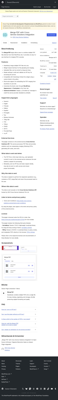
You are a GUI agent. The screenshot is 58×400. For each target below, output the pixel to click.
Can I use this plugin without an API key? (13, 314)
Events (46, 363)
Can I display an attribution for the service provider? (16, 329)
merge (54, 76)
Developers (33, 366)
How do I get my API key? (9, 309)
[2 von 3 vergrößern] (35, 247)
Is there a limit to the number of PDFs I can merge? (16, 319)
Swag (46, 369)
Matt (4, 376)
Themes (18, 363)
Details (5, 42)
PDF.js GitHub (31, 232)
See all (54, 98)
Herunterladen (52, 34)
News (3, 363)
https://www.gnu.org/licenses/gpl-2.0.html (13, 219)
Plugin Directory (6, 7)
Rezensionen (14, 42)
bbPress (5, 379)
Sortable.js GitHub (27, 227)
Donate (47, 366)
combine (50, 76)
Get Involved (47, 361)
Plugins (17, 366)
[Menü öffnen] (55, 2)
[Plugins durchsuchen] (17, 16)
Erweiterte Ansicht (45, 83)
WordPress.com (7, 374)
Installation (24, 42)
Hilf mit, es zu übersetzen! (46, 11)
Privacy (4, 369)
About (3, 361)
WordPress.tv (34, 369)
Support (54, 42)
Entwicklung (34, 42)
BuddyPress (6, 382)
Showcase (18, 361)
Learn (31, 361)
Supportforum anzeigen (46, 112)
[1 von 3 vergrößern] (17, 247)
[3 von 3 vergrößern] (35, 256)
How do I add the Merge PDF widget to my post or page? (10, 324)
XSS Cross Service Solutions (21, 37)
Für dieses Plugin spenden (47, 129)
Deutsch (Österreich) (11, 389)
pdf (55, 79)
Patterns (18, 369)
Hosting (4, 366)
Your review (43, 98)
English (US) (53, 72)
